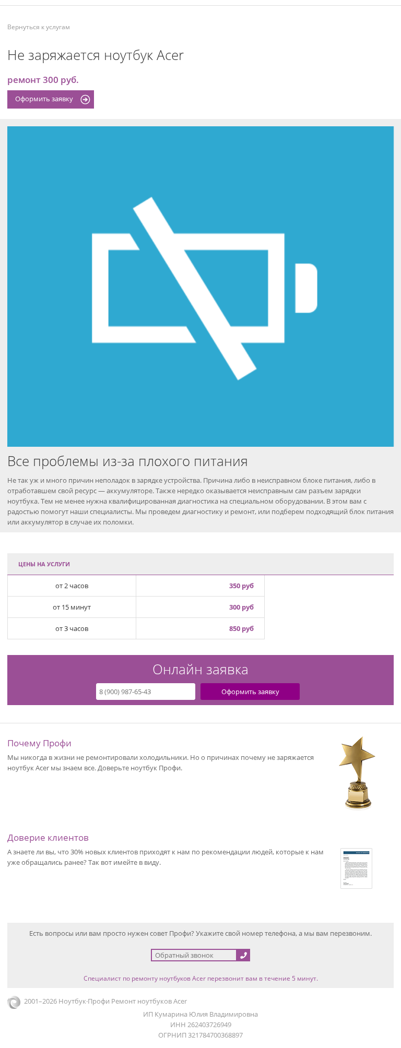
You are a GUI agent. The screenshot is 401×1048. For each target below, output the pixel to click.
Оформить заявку (44, 98)
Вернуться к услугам (38, 26)
